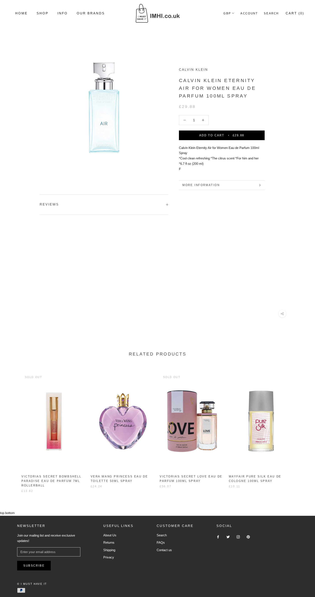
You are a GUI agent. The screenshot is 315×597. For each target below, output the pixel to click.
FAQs (161, 542)
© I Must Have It (32, 583)
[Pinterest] (248, 537)
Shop (42, 13)
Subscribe (34, 565)
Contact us (164, 550)
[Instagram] (238, 537)
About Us (109, 535)
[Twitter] (228, 537)
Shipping (109, 550)
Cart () (295, 13)
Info (62, 13)
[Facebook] (218, 537)
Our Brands (91, 13)
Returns (108, 542)
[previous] (13, 428)
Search (271, 13)
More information (201, 185)
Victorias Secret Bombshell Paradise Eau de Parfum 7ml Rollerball (51, 481)
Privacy (108, 557)
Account (249, 13)
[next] (301, 428)
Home (21, 13)
